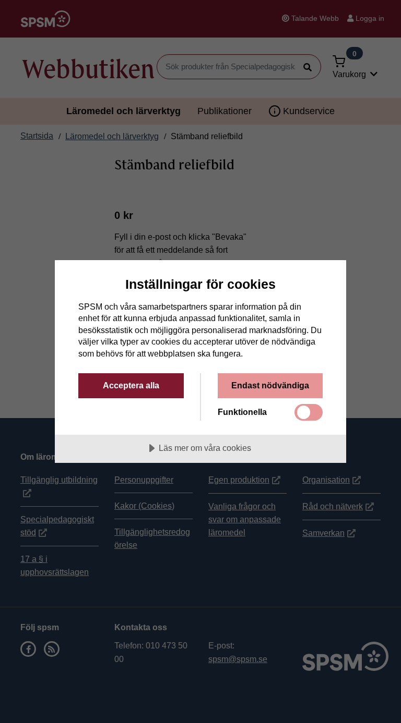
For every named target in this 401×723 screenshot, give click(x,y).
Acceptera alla (131, 385)
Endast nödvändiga (270, 385)
